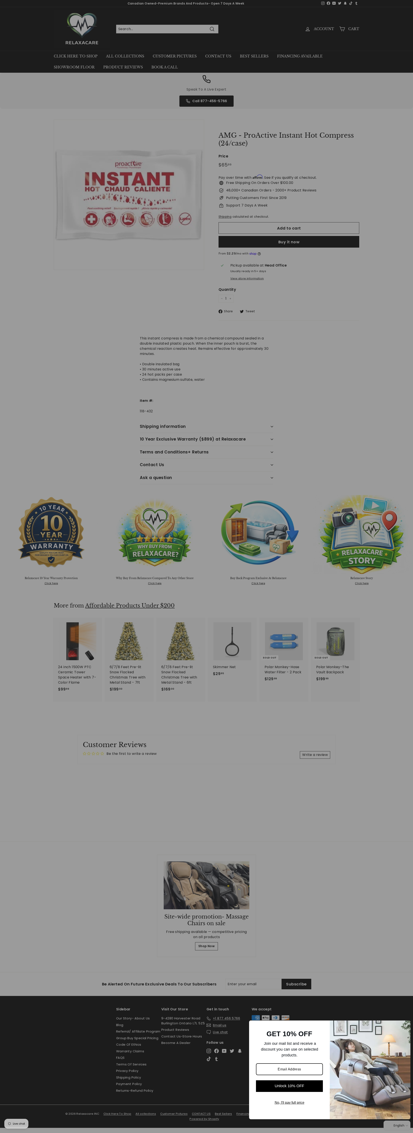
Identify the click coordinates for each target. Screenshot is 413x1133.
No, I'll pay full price (289, 1102)
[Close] (405, 1025)
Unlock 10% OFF (289, 1086)
